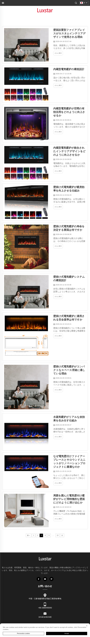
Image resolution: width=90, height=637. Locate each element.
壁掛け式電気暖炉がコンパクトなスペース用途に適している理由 (69, 370)
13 (57, 535)
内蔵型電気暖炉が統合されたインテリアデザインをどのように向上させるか (69, 151)
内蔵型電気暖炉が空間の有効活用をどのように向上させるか (69, 112)
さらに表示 (58, 53)
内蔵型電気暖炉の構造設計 (68, 69)
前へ (28, 535)
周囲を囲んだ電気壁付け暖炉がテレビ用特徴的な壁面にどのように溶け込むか (69, 499)
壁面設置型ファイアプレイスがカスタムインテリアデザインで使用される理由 (69, 33)
